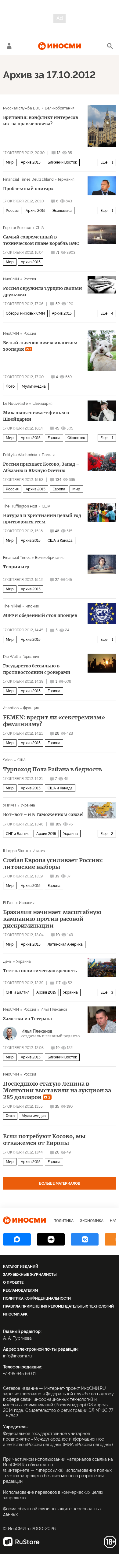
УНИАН (9, 805)
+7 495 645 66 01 (19, 1373)
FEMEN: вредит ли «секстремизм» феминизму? (54, 721)
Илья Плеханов (54, 1009)
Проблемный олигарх (28, 188)
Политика (63, 1221)
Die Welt (10, 657)
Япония (32, 606)
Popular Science (17, 228)
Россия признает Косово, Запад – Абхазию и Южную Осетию (41, 467)
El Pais (8, 903)
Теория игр (16, 567)
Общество (76, 438)
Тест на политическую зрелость (40, 970)
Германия (66, 179)
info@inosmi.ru (17, 1355)
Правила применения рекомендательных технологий (58, 1306)
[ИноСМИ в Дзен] (51, 1239)
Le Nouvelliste (15, 403)
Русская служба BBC (21, 108)
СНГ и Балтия (17, 834)
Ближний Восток (62, 162)
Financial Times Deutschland (28, 179)
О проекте (13, 1282)
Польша (49, 455)
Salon (8, 760)
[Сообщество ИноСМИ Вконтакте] (85, 1239)
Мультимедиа (34, 386)
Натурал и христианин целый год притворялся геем (42, 519)
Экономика (62, 211)
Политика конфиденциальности (37, 1298)
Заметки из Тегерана (27, 1018)
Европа (54, 438)
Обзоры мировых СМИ (25, 313)
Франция (31, 708)
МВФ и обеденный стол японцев (40, 615)
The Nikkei (12, 606)
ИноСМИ (11, 279)
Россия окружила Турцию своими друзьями (42, 291)
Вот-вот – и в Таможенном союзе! (43, 814)
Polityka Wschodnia (20, 455)
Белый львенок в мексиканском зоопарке (40, 346)
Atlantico (11, 708)
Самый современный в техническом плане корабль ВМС (41, 240)
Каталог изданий (20, 1266)
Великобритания (59, 108)
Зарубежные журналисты (30, 1274)
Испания (26, 903)
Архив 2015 (31, 162)
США (40, 228)
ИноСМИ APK (15, 1314)
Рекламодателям (20, 1290)
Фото (10, 386)
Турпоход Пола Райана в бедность (52, 769)
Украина (28, 805)
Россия (12, 211)
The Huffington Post (20, 506)
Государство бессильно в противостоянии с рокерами (36, 669)
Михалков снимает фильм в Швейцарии (36, 416)
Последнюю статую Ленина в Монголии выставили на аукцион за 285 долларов (57, 1090)
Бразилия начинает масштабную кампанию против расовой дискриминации (52, 919)
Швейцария (42, 403)
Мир (10, 162)
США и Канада (60, 540)
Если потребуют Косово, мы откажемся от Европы (44, 1139)
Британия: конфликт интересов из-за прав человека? (40, 121)
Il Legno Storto (15, 851)
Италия (39, 851)
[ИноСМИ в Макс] (17, 1239)
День (7, 961)
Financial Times (17, 558)
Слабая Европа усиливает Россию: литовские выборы (53, 863)
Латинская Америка (65, 944)
